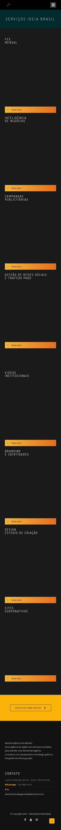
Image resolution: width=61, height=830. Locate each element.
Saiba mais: (16, 109)
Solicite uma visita (28, 707)
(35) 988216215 (25, 784)
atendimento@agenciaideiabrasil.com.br (24, 794)
